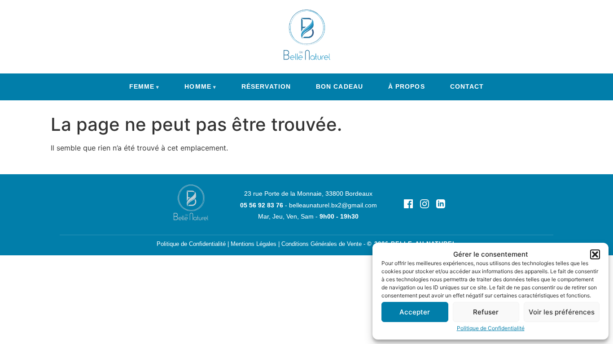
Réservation (266, 86)
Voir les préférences (562, 312)
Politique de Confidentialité (491, 328)
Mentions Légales (253, 244)
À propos (406, 86)
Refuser (486, 312)
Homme (197, 86)
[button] (595, 254)
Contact (467, 86)
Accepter (414, 312)
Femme (141, 86)
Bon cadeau (339, 86)
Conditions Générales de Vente (321, 244)
